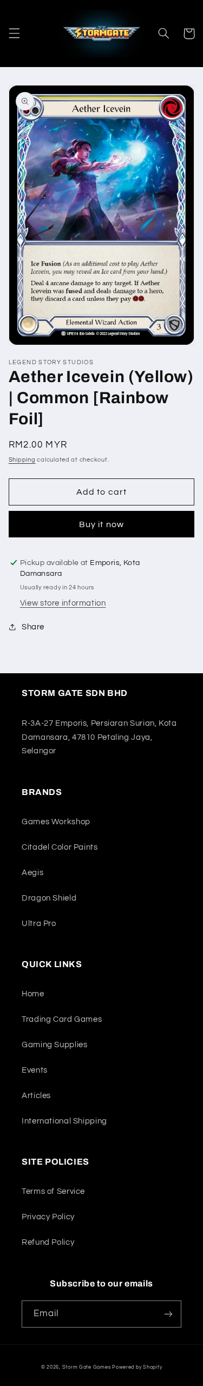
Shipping (22, 460)
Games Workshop (56, 822)
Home (33, 994)
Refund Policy (48, 1242)
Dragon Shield (49, 898)
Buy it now (101, 524)
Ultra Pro (39, 923)
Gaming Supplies (54, 1045)
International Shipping (64, 1121)
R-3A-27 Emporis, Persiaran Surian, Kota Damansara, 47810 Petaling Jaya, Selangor (99, 737)
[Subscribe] (168, 1313)
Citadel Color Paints (60, 847)
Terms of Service (53, 1191)
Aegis (32, 873)
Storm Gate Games (86, 1367)
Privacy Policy (48, 1217)
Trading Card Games (62, 1019)
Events (35, 1070)
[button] (14, 33)
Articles (36, 1096)
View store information (63, 603)
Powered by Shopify (137, 1367)
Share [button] (33, 627)
